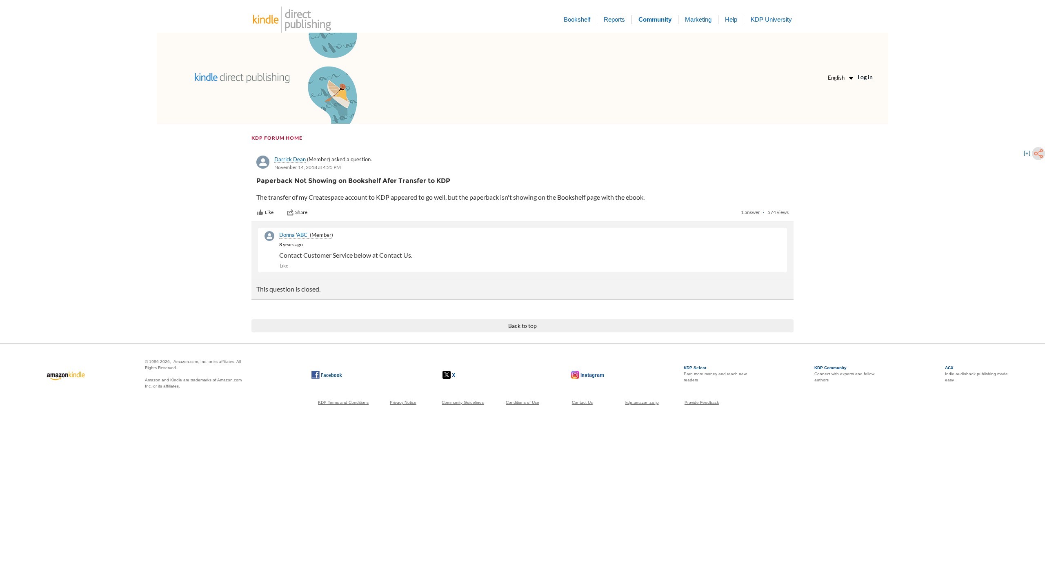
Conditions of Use (522, 402)
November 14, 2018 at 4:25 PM (307, 167)
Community (654, 19)
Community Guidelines (463, 402)
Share (301, 212)
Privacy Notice (403, 402)
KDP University (771, 19)
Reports (614, 19)
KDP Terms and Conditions (343, 402)
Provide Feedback (702, 402)
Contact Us (582, 402)
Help (731, 19)
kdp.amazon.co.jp (642, 402)
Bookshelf (577, 19)
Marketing (698, 19)
